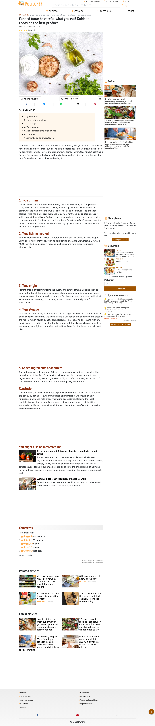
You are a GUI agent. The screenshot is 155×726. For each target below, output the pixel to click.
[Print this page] (100, 98)
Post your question (121, 324)
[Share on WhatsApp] (61, 104)
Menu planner (119, 239)
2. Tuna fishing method (35, 120)
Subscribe (120, 289)
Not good (38, 551)
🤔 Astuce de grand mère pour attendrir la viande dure (116, 308)
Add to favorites (31, 99)
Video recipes (25, 696)
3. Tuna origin (30, 123)
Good (36, 543)
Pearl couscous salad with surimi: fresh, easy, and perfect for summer (125, 254)
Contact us (84, 693)
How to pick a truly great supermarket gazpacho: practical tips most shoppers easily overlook (47, 624)
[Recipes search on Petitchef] (122, 5)
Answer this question (111, 305)
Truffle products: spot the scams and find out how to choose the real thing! (90, 597)
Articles (78, 11)
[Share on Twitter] (78, 104)
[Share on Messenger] (44, 104)
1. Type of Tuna (31, 116)
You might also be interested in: (39, 138)
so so (36, 547)
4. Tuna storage (31, 127)
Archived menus (117, 277)
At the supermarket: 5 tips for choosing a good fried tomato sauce (67, 452)
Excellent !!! (39, 536)
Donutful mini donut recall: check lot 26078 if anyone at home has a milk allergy (89, 642)
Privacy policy (86, 696)
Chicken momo (121, 261)
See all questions (129, 321)
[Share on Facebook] (27, 104)
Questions (105, 11)
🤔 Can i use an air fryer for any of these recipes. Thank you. (118, 315)
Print (130, 277)
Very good (38, 540)
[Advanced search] (126, 6)
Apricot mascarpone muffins (123, 271)
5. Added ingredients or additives (40, 130)
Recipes (53, 11)
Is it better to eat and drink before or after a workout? (48, 596)
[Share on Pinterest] (95, 104)
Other (131, 11)
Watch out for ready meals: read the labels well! (61, 479)
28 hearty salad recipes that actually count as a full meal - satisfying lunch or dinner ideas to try (90, 624)
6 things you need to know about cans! (90, 577)
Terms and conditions (89, 700)
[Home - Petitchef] (20, 15)
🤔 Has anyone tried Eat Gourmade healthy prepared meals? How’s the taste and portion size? (118, 301)
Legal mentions (86, 704)
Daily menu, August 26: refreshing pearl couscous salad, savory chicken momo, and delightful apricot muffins (39, 643)
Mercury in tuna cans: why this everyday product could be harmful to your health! (48, 581)
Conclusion (29, 134)
